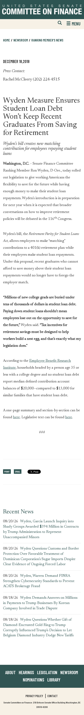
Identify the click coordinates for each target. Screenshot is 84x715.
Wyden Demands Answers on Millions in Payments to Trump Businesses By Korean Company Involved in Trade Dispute (40, 603)
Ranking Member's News (47, 40)
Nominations (33, 679)
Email (17, 471)
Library (53, 679)
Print (7, 471)
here (16, 417)
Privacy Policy (34, 696)
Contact (52, 696)
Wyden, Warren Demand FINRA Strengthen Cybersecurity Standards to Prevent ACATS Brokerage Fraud (38, 581)
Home (6, 40)
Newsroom (69, 672)
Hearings (26, 672)
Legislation (47, 672)
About (10, 672)
